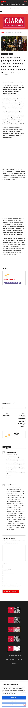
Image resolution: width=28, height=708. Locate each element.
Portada (11, 54)
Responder (9, 477)
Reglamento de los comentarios (14, 659)
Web (3, 575)
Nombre (5, 563)
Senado (8, 403)
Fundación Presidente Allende (14, 655)
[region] (14, 695)
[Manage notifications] (24, 705)
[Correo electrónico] (20, 283)
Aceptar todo (14, 697)
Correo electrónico (7, 569)
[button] (24, 1)
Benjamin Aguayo (6, 72)
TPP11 (13, 403)
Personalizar (14, 701)
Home (2, 32)
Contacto (14, 663)
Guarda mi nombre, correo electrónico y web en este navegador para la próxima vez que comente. (13, 585)
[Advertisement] (14, 154)
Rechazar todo (14, 705)
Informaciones (9, 32)
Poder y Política (18, 32)
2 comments (5, 74)
